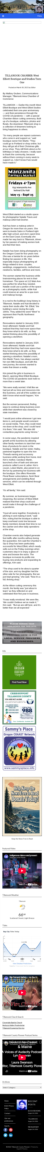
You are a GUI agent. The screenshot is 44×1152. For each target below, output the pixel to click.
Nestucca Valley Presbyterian (13, 1025)
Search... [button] (7, 1126)
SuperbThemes (22, 1149)
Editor (33, 87)
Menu (39, 16)
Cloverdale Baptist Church (12, 1023)
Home (6, 1101)
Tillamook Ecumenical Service (13, 1028)
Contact (7, 1113)
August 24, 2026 (33, 1113)
